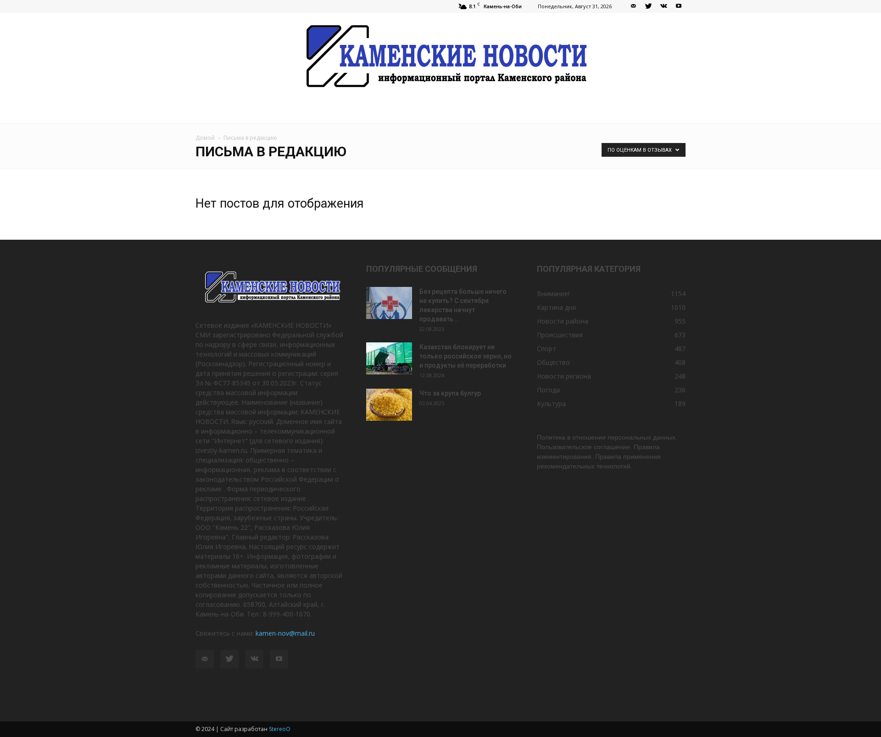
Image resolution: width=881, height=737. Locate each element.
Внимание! (553, 293)
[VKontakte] (663, 6)
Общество (553, 362)
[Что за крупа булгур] (389, 405)
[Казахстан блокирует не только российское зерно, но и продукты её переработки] (389, 358)
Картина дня (556, 307)
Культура (551, 403)
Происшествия (560, 334)
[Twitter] (648, 6)
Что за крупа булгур (450, 393)
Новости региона (564, 376)
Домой (205, 138)
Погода (548, 389)
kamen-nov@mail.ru (285, 633)
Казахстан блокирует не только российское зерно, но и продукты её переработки (465, 356)
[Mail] (633, 6)
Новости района (562, 321)
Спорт (546, 348)
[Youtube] (679, 6)
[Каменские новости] (440, 57)
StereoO (279, 729)
